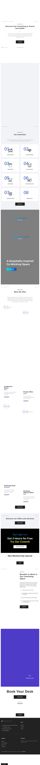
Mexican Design (10, 154)
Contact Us (3, 746)
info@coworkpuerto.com (7, 728)
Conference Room (10, 198)
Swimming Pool (30, 198)
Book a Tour (4, 744)
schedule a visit (11, 269)
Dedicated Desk (9, 486)
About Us (22, 725)
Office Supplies (29, 169)
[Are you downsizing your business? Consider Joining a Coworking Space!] (30, 638)
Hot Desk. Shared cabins (28, 492)
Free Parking (10, 183)
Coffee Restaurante (29, 183)
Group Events (10, 169)
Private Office (28, 392)
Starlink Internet (29, 154)
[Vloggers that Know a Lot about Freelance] (30, 658)
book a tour (20, 220)
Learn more (6, 396)
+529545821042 (6, 730)
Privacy (22, 728)
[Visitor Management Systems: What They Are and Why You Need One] (10, 638)
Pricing (3, 741)
